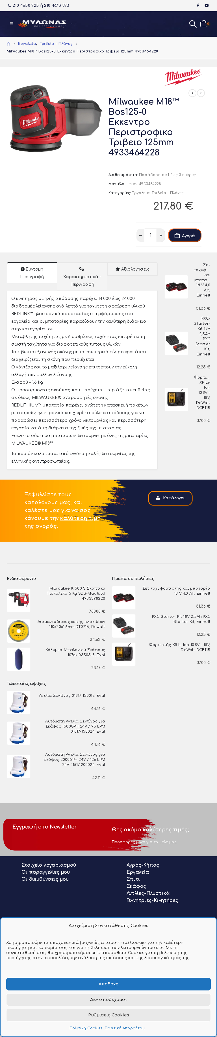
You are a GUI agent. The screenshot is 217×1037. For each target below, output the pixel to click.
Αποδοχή (108, 984)
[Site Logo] (42, 24)
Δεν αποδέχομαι (108, 999)
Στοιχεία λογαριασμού (48, 865)
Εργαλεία (141, 193)
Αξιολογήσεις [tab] (135, 269)
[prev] (192, 93)
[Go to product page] (176, 287)
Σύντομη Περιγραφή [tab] (32, 273)
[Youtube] (206, 5)
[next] (201, 93)
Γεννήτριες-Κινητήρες (152, 900)
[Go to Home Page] (8, 44)
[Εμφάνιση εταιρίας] (183, 77)
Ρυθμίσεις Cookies (108, 1015)
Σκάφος (136, 886)
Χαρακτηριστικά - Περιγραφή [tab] (82, 281)
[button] (11, 24)
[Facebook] (198, 5)
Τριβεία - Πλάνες (167, 193)
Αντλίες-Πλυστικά (148, 893)
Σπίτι (133, 879)
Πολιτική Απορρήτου (125, 1028)
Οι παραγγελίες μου (45, 872)
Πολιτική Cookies (86, 1028)
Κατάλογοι (173, 498)
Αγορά (188, 236)
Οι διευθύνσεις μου (45, 879)
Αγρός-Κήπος (143, 865)
